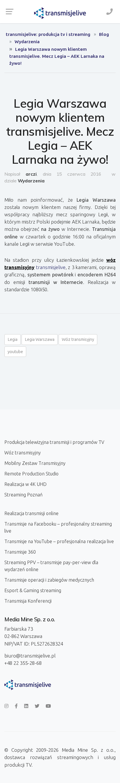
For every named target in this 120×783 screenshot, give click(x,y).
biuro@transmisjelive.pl (30, 655)
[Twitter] (37, 706)
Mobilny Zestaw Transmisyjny (35, 463)
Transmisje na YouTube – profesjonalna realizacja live (59, 541)
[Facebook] (16, 706)
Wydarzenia (31, 181)
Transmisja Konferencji (28, 601)
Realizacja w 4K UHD (25, 484)
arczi (31, 174)
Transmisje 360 (20, 551)
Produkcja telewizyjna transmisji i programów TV (54, 442)
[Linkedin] (26, 706)
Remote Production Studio (31, 473)
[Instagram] (6, 706)
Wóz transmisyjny (78, 339)
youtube (15, 351)
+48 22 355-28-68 (23, 663)
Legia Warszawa (39, 339)
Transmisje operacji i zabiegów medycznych (49, 580)
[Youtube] (48, 706)
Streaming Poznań (23, 494)
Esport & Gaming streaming (32, 590)
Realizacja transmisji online (31, 513)
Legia (12, 339)
